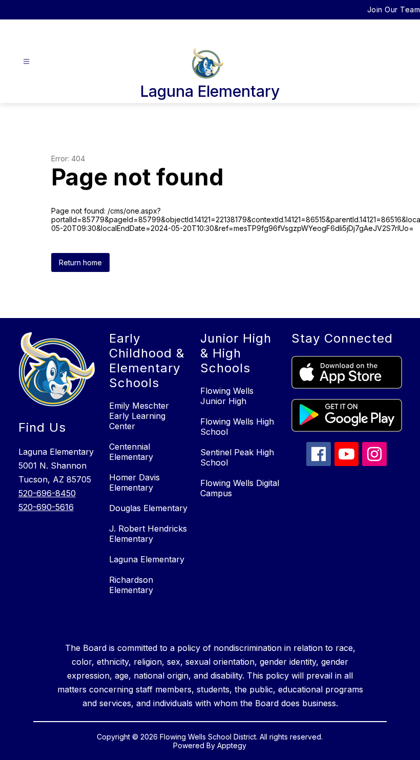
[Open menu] (26, 62)
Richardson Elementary (131, 585)
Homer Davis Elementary (134, 482)
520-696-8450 (47, 493)
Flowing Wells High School (237, 426)
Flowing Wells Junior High (227, 396)
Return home (80, 262)
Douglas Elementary (148, 508)
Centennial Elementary (131, 451)
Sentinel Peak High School (237, 457)
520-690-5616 (46, 507)
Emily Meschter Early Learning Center (139, 415)
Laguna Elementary (146, 559)
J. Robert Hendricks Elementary (148, 533)
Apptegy (231, 745)
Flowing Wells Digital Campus (239, 488)
